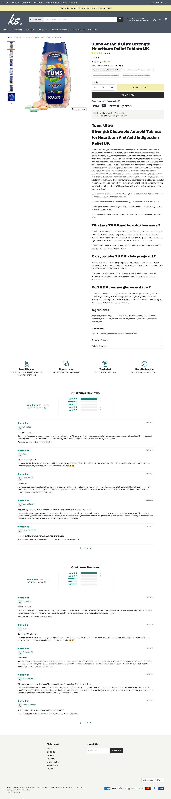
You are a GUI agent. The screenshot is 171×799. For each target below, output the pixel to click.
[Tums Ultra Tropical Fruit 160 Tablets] (106, 78)
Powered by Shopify (13, 792)
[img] (23, 423)
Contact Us (73, 2)
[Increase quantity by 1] (112, 87)
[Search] (120, 19)
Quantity (95, 82)
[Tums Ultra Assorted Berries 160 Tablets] (138, 72)
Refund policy (25, 2)
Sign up (116, 750)
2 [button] (84, 548)
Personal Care (78, 30)
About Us (64, 2)
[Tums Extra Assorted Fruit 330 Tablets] (136, 78)
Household (43, 30)
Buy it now (128, 95)
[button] (157, 19)
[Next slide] (11, 103)
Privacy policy (14, 2)
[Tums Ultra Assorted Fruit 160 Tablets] (107, 72)
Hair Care (30, 30)
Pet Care (92, 30)
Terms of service (38, 2)
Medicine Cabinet (59, 30)
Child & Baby (17, 30)
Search (5, 2)
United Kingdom (158, 2)
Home (5, 30)
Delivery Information (52, 2)
